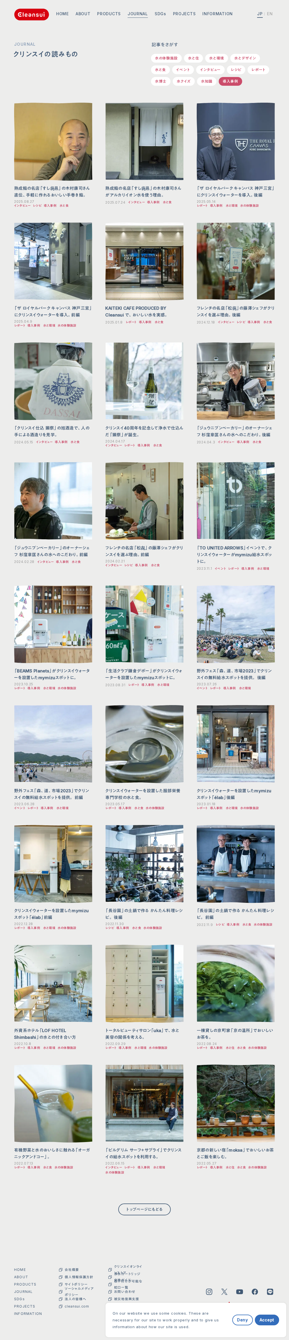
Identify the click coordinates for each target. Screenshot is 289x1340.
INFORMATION (217, 13)
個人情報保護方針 (79, 1277)
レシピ (236, 69)
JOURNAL (138, 13)
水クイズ (184, 81)
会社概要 (72, 1270)
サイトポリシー (76, 1284)
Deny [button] (242, 1319)
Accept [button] (267, 1319)
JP (260, 13)
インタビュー (210, 69)
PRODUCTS (109, 13)
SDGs (160, 13)
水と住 (193, 58)
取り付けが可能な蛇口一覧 (128, 1284)
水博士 (161, 81)
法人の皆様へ (75, 1299)
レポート (258, 69)
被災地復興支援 (126, 1299)
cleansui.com (77, 1306)
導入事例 (230, 81)
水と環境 (216, 58)
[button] (228, 1320)
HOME (62, 13)
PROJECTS (184, 13)
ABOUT (83, 13)
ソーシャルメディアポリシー (79, 1291)
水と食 (160, 69)
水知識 (207, 81)
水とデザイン (245, 58)
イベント (183, 69)
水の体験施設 (166, 58)
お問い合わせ (124, 1292)
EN (270, 13)
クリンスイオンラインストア (128, 1269)
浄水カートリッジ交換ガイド (127, 1277)
